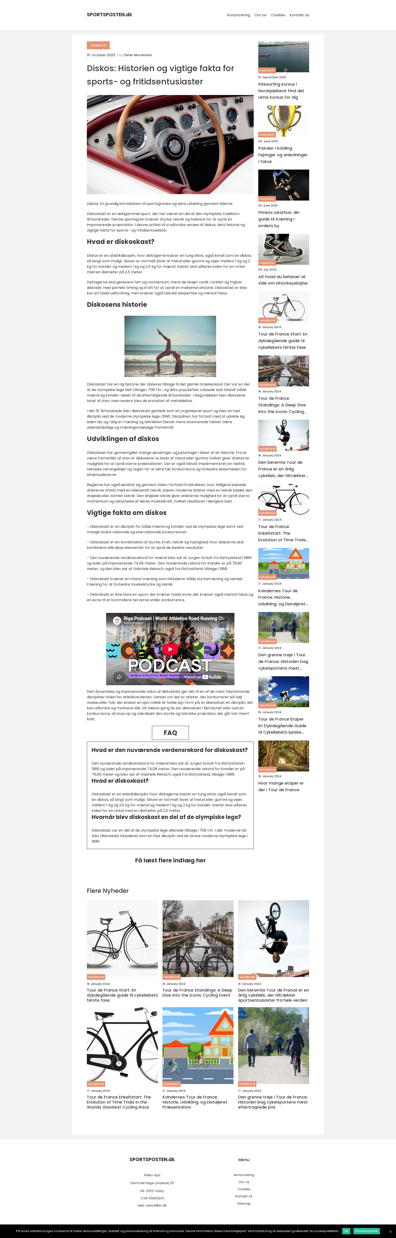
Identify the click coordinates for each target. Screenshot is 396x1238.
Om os (260, 15)
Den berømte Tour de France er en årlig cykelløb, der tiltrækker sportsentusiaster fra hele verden (282, 469)
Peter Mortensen (138, 55)
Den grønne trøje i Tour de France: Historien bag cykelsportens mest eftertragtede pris (283, 662)
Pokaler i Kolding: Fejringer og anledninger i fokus (283, 155)
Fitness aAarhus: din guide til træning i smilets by (279, 219)
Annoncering (238, 15)
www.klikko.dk (156, 1205)
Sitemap (244, 1203)
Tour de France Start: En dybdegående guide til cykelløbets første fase (283, 340)
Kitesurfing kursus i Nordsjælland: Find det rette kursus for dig (281, 90)
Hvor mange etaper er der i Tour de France (281, 786)
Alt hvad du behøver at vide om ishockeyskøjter (283, 280)
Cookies (278, 15)
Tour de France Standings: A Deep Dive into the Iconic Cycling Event (282, 405)
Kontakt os (299, 15)
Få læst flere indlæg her (170, 860)
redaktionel (98, 45)
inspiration (267, 71)
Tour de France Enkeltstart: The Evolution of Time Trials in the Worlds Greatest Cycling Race (282, 533)
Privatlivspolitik (367, 1231)
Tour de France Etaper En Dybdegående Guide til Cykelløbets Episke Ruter (282, 726)
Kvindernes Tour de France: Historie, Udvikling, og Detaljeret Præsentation (281, 597)
